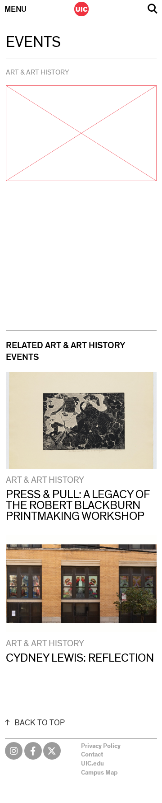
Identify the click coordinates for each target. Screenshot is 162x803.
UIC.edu (92, 764)
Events (33, 42)
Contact (92, 755)
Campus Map (99, 773)
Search (153, 9)
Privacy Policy (101, 746)
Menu (15, 9)
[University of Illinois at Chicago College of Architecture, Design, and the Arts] (81, 9)
